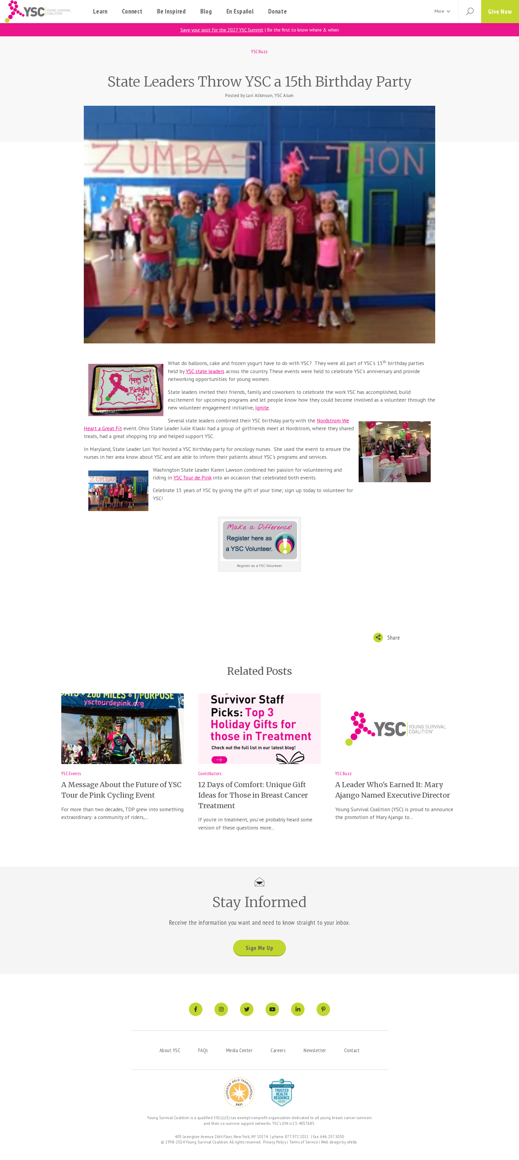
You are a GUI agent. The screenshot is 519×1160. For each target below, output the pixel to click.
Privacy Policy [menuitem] (274, 1142)
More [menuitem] (439, 11)
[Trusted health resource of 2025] (281, 1092)
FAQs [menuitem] (203, 1050)
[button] (469, 11)
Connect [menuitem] (132, 11)
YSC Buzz (259, 51)
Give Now (500, 12)
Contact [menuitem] (352, 1050)
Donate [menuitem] (277, 11)
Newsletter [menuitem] (315, 1050)
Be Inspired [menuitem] (171, 11)
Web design (331, 1142)
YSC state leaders (205, 371)
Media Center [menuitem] (239, 1050)
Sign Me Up (259, 947)
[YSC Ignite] (259, 539)
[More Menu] (448, 11)
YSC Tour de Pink (192, 477)
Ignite (262, 407)
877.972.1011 (297, 1136)
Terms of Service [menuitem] (303, 1142)
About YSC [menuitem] (169, 1050)
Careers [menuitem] (278, 1050)
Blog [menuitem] (206, 11)
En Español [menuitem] (240, 11)
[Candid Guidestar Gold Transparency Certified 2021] (239, 1092)
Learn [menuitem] (100, 11)
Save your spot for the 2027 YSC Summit (222, 30)
